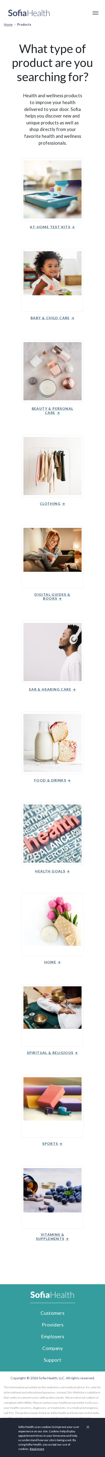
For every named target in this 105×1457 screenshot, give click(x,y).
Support (52, 1360)
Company (52, 1348)
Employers (52, 1336)
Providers (52, 1324)
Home (8, 24)
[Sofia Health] (29, 13)
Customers (52, 1313)
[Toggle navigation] (95, 13)
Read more (37, 1449)
